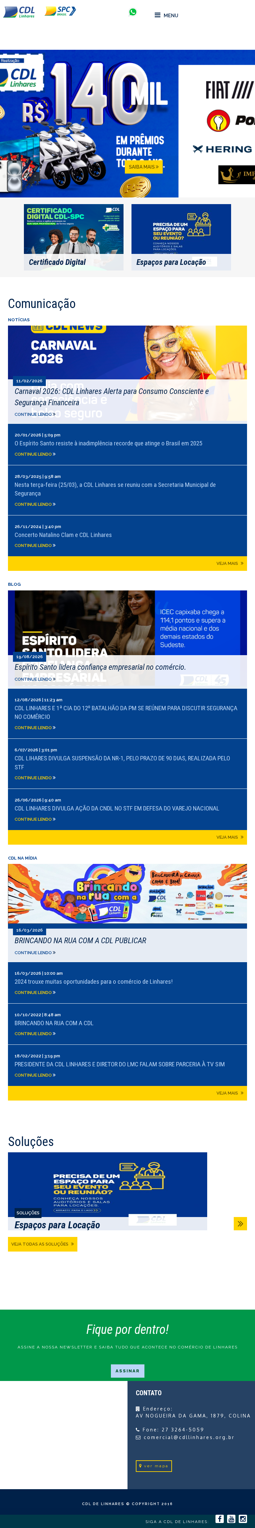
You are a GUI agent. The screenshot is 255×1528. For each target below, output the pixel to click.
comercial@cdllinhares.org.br (189, 1437)
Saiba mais (142, 167)
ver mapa (156, 1466)
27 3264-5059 (183, 1429)
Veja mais (227, 563)
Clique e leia (127, 374)
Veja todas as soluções (40, 1244)
